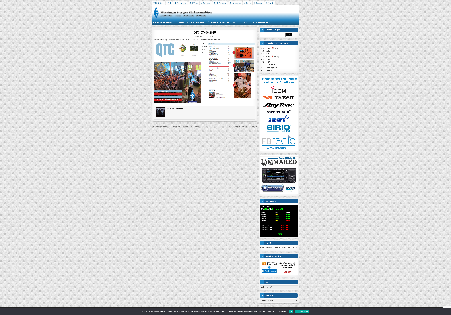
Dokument (202, 22)
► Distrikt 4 (269, 57)
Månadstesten (236, 3)
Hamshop (259, 3)
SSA (190, 22)
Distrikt (213, 22)
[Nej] (448, 311)
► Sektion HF (266, 70)
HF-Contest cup (221, 3)
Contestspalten (181, 3)
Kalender (271, 3)
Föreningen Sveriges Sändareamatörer (186, 12)
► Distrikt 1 (265, 51)
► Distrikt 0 (269, 48)
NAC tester (206, 3)
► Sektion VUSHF (267, 65)
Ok (291, 311)
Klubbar (182, 22)
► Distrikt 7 (265, 62)
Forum (248, 3)
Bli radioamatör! (169, 22)
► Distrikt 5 (265, 59)
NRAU (169, 3)
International (263, 22)
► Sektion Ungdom (268, 68)
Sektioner (225, 22)
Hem (157, 22)
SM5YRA (199, 37)
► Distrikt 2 (265, 54)
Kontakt (249, 22)
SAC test (195, 3)
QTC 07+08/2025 (205, 32)
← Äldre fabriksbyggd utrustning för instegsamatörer (175, 126)
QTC (205, 28)
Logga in (238, 22)
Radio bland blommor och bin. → (243, 126)
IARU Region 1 (158, 3)
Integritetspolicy (302, 311)
